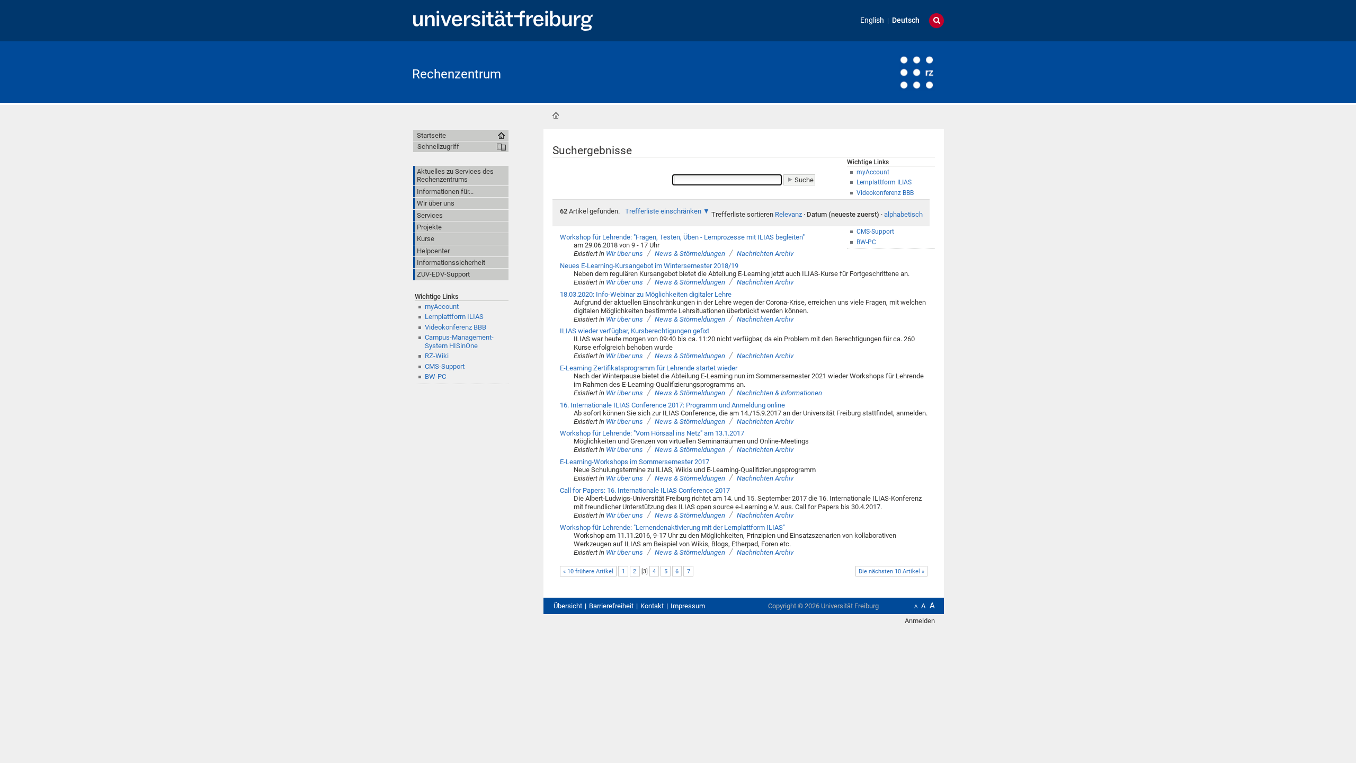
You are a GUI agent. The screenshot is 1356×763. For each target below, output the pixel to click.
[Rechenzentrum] (892, 71)
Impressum (688, 606)
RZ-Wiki (437, 356)
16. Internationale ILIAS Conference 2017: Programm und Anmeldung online (672, 405)
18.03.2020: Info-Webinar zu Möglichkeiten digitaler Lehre (645, 294)
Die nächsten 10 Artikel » (891, 571)
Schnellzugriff (438, 146)
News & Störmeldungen (690, 254)
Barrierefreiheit (611, 606)
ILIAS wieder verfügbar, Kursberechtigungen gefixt (634, 331)
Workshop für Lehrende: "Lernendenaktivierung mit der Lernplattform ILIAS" (672, 527)
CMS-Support (445, 366)
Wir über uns (624, 254)
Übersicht (568, 606)
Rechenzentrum (456, 74)
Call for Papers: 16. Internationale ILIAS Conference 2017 (645, 490)
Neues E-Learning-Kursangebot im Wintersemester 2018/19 (649, 266)
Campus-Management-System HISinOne (459, 341)
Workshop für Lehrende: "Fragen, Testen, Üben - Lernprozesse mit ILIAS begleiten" (682, 237)
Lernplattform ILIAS (454, 317)
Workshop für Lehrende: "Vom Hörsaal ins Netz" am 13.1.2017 (652, 433)
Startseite (555, 115)
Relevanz (788, 214)
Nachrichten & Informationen (779, 393)
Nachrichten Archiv (765, 254)
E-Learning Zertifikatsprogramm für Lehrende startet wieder (648, 368)
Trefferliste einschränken (663, 211)
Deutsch (906, 20)
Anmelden (920, 621)
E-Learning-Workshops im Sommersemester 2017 (634, 462)
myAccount (442, 306)
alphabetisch (903, 214)
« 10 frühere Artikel (588, 571)
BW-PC (435, 376)
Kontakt (652, 606)
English (872, 20)
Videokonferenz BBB (455, 327)
